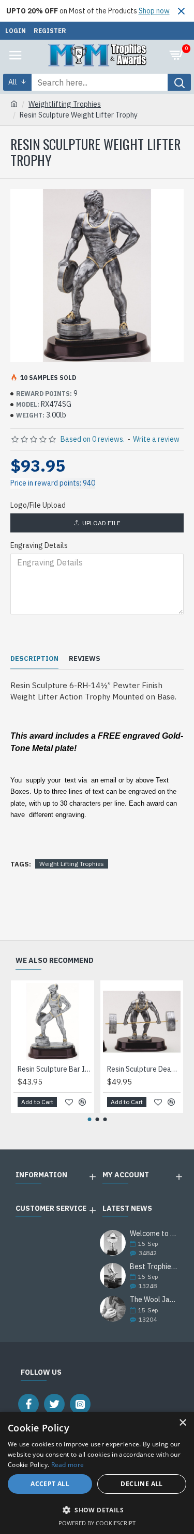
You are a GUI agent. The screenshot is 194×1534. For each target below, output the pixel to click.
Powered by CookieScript (97, 1523)
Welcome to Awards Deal (153, 1234)
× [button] (182, 1423)
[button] (89, 1119)
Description (34, 659)
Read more (67, 1464)
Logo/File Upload (38, 505)
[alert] (97, 1473)
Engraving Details (39, 545)
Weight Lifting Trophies (71, 864)
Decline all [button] (141, 1483)
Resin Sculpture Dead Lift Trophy (144, 1069)
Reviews (84, 659)
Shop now (154, 10)
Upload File (101, 523)
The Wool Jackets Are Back (153, 1300)
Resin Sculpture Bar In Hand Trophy (55, 1069)
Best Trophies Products (153, 1267)
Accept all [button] (50, 1483)
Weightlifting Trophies (64, 104)
